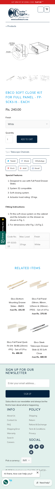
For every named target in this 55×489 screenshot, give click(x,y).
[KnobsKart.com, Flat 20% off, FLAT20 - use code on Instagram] (31, 452)
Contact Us (12, 420)
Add (24, 168)
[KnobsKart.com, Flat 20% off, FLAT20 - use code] (19, 14)
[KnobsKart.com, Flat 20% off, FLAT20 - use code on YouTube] (37, 446)
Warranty (11, 433)
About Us (11, 416)
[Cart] (47, 9)
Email (37, 168)
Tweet (13, 161)
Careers (10, 442)
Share (26, 161)
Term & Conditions (37, 429)
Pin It (12, 168)
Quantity (10, 132)
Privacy (32, 433)
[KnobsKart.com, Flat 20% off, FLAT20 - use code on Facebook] (31, 446)
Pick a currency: (13, 460)
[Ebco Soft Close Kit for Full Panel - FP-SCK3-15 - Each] (28, 51)
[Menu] (41, 9)
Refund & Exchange (38, 424)
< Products (11, 26)
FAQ (9, 424)
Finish (8, 117)
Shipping (33, 416)
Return (32, 420)
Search (10, 438)
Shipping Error (13, 429)
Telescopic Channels (20, 152)
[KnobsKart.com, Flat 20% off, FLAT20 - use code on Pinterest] (42, 446)
